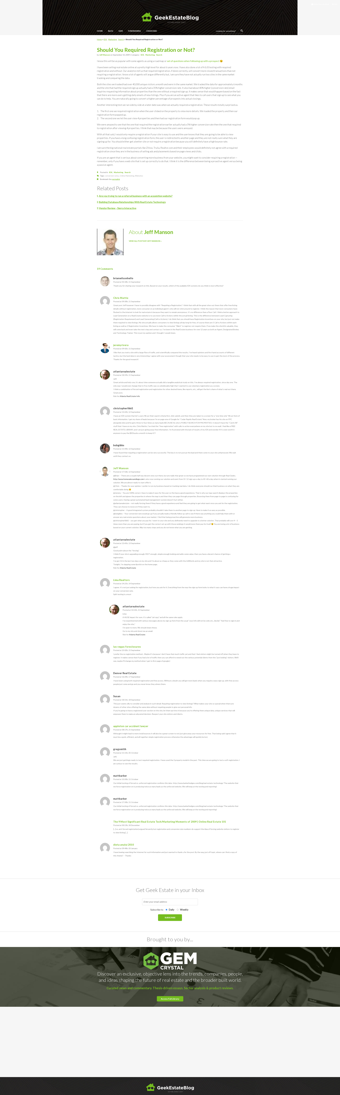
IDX (105, 39)
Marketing (112, 39)
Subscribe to (156, 909)
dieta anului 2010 (123, 844)
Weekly (184, 909)
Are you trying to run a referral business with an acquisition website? (136, 196)
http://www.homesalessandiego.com (128, 479)
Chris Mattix (120, 297)
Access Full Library (170, 998)
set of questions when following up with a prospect (193, 61)
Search (121, 39)
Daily (171, 909)
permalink (116, 179)
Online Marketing (127, 176)
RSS (335, 4)
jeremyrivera (121, 345)
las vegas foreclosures (127, 646)
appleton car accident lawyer (130, 726)
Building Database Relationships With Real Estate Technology (132, 202)
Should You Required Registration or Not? (146, 50)
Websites (139, 176)
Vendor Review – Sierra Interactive (117, 208)
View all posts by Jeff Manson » (145, 241)
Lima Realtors (121, 580)
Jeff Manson (104, 55)
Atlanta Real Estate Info (130, 396)
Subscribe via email (321, 4)
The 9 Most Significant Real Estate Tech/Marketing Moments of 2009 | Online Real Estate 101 (169, 821)
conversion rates (112, 176)
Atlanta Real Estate (128, 568)
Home (99, 39)
